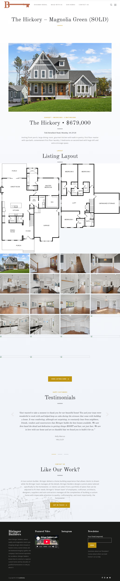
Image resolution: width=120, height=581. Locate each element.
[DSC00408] (45, 304)
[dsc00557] (45, 365)
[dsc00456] (14, 324)
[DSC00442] (105, 304)
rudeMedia (21, 578)
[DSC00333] (45, 263)
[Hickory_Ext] (14, 263)
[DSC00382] (14, 283)
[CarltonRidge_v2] (30, 208)
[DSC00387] (45, 283)
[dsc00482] (105, 324)
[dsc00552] (14, 365)
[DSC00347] (75, 263)
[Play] (37, 546)
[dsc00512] (75, 345)
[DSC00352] (105, 263)
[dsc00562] (75, 365)
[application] (47, 541)
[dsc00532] (105, 345)
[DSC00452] (75, 324)
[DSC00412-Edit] (14, 304)
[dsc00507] (45, 345)
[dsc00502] (14, 345)
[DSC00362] (75, 283)
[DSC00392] (105, 283)
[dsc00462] (45, 324)
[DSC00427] (75, 304)
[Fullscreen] (56, 546)
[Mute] (53, 546)
